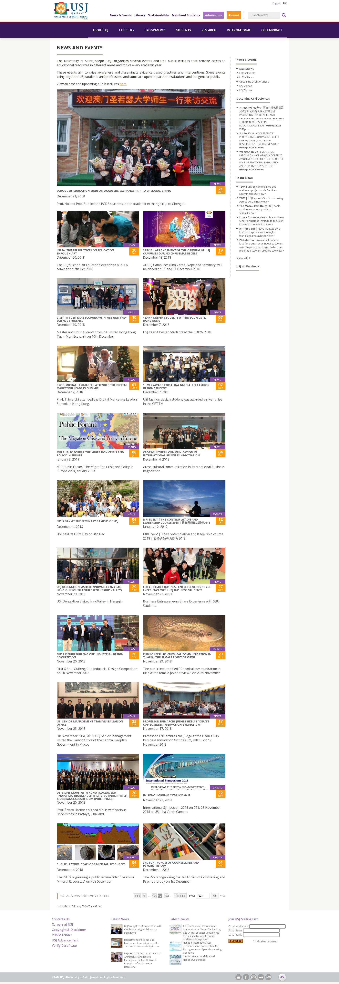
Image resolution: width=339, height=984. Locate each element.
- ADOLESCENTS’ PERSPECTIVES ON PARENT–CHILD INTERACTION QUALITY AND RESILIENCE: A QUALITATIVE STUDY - (259, 140)
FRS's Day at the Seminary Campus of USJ (87, 521)
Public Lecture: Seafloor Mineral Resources (91, 864)
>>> (183, 896)
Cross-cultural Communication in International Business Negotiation (171, 453)
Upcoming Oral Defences (254, 81)
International (239, 30)
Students (183, 30)
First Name (235, 930)
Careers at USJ (62, 924)
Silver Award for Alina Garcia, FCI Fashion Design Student (176, 386)
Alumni (233, 15)
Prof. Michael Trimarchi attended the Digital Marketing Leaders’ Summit (92, 386)
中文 (284, 3)
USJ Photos (245, 90)
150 (176, 896)
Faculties (126, 30)
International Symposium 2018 (166, 794)
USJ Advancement (65, 940)
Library (139, 15)
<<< (137, 896)
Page (192, 896)
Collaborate (271, 30)
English (276, 3)
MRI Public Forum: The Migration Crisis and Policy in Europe (90, 453)
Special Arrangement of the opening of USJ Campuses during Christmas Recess (176, 251)
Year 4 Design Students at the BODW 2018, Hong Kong (174, 319)
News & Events (120, 15)
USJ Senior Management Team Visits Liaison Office (90, 723)
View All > (243, 258)
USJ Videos (245, 86)
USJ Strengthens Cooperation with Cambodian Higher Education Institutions (142, 929)
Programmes (155, 30)
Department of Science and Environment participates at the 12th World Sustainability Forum (141, 943)
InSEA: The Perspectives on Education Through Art (85, 251)
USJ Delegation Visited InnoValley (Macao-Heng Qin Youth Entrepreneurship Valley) (89, 588)
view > (262, 193)
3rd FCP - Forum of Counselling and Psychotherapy (171, 864)
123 (160, 896)
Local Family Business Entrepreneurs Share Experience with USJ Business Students (177, 588)
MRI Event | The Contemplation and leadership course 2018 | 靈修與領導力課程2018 (176, 521)
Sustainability (158, 15)
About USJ (100, 30)
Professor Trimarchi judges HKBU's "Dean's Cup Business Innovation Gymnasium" (176, 723)
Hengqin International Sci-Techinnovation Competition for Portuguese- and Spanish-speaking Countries (202, 947)
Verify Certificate (64, 945)
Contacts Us (61, 919)
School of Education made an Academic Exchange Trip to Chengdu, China (114, 191)
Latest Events (247, 73)
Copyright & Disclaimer (69, 930)
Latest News (246, 68)
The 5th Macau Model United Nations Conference (199, 958)
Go (215, 895)
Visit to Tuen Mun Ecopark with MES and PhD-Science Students (92, 319)
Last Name (235, 934)
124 (166, 896)
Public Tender (62, 935)
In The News (246, 77)
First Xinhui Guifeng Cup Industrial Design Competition (90, 655)
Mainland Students (186, 15)
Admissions (213, 15)
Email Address (238, 926)
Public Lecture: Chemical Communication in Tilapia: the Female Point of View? (177, 655)
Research (208, 30)
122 (154, 896)
